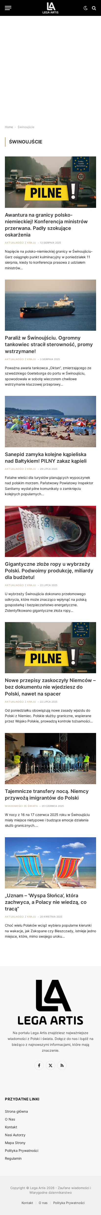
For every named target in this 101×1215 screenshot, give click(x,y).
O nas (43, 1203)
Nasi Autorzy (15, 1135)
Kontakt (11, 1127)
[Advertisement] (50, 66)
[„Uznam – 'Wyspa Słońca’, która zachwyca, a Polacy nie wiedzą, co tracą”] (50, 862)
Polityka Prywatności (21, 1150)
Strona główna (16, 1111)
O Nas (10, 1119)
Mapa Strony (15, 1143)
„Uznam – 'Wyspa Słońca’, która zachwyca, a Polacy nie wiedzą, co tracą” (46, 902)
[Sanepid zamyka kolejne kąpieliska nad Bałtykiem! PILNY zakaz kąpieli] (50, 421)
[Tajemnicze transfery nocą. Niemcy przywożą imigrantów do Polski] (50, 758)
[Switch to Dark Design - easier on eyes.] (85, 8)
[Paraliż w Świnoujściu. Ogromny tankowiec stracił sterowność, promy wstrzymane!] (50, 305)
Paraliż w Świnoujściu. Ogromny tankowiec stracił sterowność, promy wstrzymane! (49, 344)
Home (9, 127)
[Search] (93, 7)
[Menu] (8, 7)
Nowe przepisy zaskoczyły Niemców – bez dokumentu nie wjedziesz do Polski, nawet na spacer (50, 686)
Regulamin (13, 1158)
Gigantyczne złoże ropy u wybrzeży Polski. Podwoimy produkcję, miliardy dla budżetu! (49, 570)
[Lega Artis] (51, 8)
